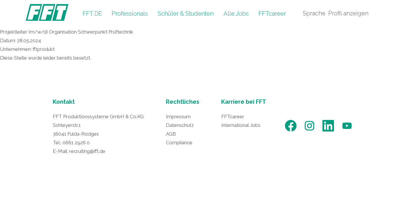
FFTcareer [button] (272, 13)
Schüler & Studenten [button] (185, 13)
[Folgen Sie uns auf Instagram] (309, 131)
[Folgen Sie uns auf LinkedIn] (328, 131)
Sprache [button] (314, 13)
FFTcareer (232, 116)
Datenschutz (180, 125)
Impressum (178, 116)
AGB (171, 134)
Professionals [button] (130, 13)
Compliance (179, 142)
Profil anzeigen (348, 13)
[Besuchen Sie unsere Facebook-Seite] (291, 131)
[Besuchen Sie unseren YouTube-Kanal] (347, 131)
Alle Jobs (236, 13)
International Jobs (240, 125)
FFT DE (92, 13)
